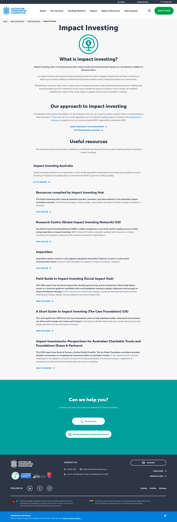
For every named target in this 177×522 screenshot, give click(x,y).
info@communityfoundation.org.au (95, 469)
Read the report (44, 368)
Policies (153, 488)
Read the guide (43, 301)
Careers (143, 488)
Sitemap (162, 488)
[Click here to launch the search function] (149, 11)
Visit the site (42, 212)
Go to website (40, 182)
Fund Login (158, 471)
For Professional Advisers (87, 130)
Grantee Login (156, 476)
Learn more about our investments (87, 127)
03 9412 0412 (71, 469)
